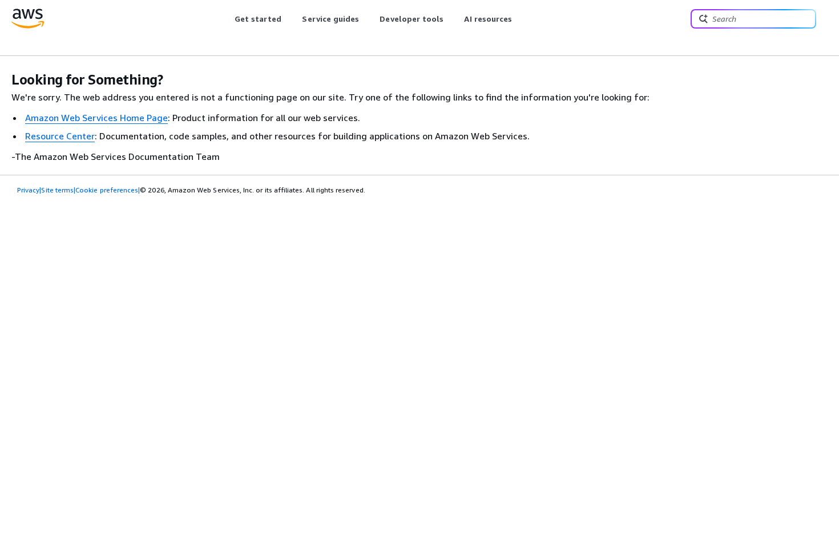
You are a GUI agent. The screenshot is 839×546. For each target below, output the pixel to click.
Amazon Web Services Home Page (96, 117)
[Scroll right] (521, 19)
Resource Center (60, 136)
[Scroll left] (226, 19)
